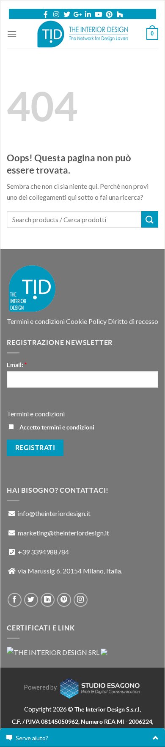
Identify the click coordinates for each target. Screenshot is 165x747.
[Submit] (149, 219)
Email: (17, 364)
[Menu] (12, 34)
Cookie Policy (86, 321)
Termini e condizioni (36, 321)
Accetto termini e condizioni (56, 427)
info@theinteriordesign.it (54, 513)
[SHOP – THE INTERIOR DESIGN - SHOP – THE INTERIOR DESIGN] (83, 34)
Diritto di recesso (133, 321)
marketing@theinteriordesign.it (63, 533)
